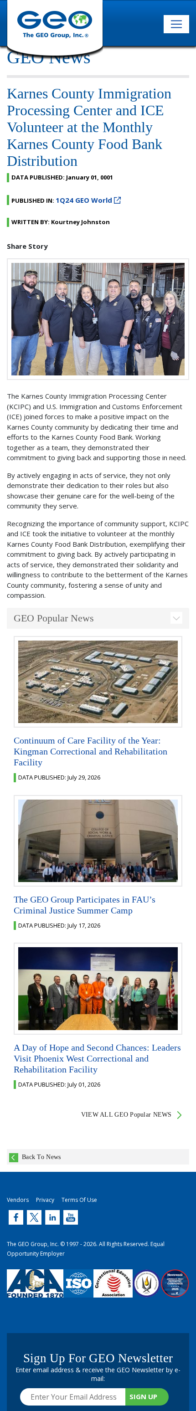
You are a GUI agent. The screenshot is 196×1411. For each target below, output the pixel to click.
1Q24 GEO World (84, 200)
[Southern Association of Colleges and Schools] (147, 1290)
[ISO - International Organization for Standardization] (78, 1290)
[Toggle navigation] (176, 24)
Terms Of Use (79, 1200)
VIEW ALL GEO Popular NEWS (126, 1114)
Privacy (45, 1200)
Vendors (18, 1200)
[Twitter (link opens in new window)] (16, 1217)
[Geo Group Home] (55, 30)
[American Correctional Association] (35, 1290)
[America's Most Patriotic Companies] (175, 1290)
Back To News (41, 1157)
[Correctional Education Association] (113, 1290)
